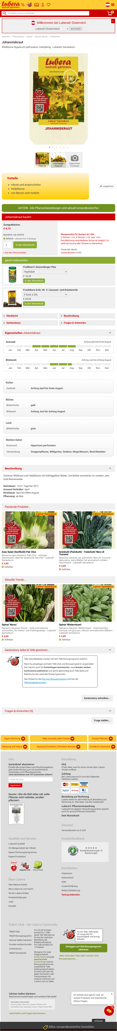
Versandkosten (68, 252)
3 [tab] (56, 147)
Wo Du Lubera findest (19, 893)
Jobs (11, 901)
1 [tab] (49, 147)
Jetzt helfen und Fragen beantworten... (28, 1013)
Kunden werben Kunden (20, 944)
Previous (6, 529)
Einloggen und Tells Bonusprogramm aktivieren (83, 948)
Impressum (67, 873)
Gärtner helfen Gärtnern (20, 940)
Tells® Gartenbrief (17, 953)
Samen (29, 37)
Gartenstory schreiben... (97, 698)
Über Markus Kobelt (18, 884)
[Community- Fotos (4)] (58, 159)
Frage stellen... (102, 720)
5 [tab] (64, 147)
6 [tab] (67, 147)
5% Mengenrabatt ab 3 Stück (22, 848)
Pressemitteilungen (18, 897)
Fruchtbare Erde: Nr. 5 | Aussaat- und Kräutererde (50, 289)
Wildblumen (55, 37)
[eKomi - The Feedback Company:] (73, 850)
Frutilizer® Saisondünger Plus (39, 267)
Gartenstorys (15, 948)
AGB (64, 882)
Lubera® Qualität (17, 843)
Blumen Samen (41, 37)
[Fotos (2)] (42, 159)
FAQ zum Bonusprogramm (54, 679)
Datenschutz (68, 877)
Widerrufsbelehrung (71, 890)
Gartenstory (40, 957)
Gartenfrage (40, 962)
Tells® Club (14, 931)
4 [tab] (60, 147)
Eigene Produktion (17, 856)
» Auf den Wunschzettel (14, 252)
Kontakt (12, 906)
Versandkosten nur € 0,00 (74, 830)
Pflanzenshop (18, 37)
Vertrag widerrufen (71, 894)
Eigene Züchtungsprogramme (23, 852)
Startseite (6, 37)
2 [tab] (53, 147)
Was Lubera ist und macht (21, 889)
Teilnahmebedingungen (35, 682)
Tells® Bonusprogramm (20, 936)
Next (111, 529)
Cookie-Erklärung (70, 886)
